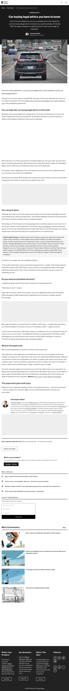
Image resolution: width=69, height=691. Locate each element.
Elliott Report (6, 2)
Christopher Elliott (35, 33)
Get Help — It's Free (11, 464)
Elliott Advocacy (33, 402)
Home (3, 8)
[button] (61, 2)
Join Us (40, 679)
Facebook (33, 412)
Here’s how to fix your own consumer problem (26, 339)
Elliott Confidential (31, 408)
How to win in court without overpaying (47, 376)
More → (65, 527)
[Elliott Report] (2, 3)
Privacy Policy (40, 688)
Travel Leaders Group (10, 237)
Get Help (6, 679)
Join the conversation (9, 448)
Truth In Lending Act (44, 226)
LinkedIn (41, 412)
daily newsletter (57, 412)
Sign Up (23, 678)
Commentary (10, 8)
